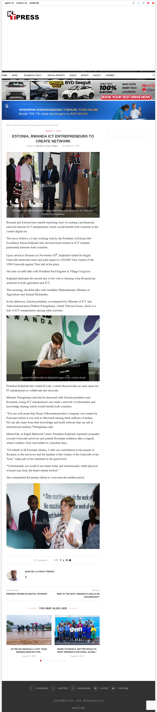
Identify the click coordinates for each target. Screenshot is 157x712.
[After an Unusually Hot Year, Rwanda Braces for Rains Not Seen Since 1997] (29, 630)
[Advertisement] (78, 47)
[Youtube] (153, 3)
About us (9, 3)
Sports (84, 75)
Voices (72, 75)
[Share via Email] (70, 560)
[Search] (153, 75)
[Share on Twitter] (63, 560)
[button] (10, 638)
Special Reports (56, 75)
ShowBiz (110, 75)
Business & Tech (32, 75)
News (14, 75)
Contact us (21, 3)
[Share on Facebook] (60, 560)
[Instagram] (143, 3)
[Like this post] (57, 560)
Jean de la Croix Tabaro (47, 146)
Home (4, 75)
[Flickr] (148, 3)
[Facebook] (134, 3)
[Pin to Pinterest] (67, 560)
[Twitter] (138, 3)
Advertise (34, 3)
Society (97, 75)
